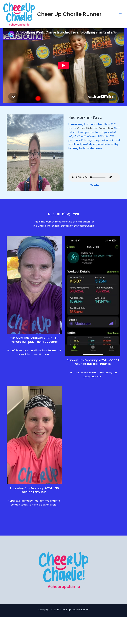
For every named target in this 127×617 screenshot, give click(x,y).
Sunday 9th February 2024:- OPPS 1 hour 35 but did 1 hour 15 (93, 362)
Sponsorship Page (85, 117)
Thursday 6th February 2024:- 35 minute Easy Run (34, 490)
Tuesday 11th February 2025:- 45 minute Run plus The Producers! (34, 340)
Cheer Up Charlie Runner (69, 14)
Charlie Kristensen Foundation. (95, 128)
